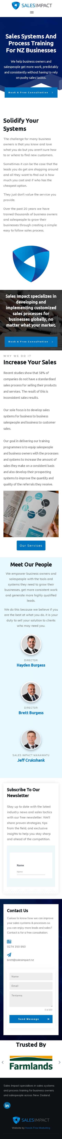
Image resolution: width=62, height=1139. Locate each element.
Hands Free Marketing (37, 1127)
